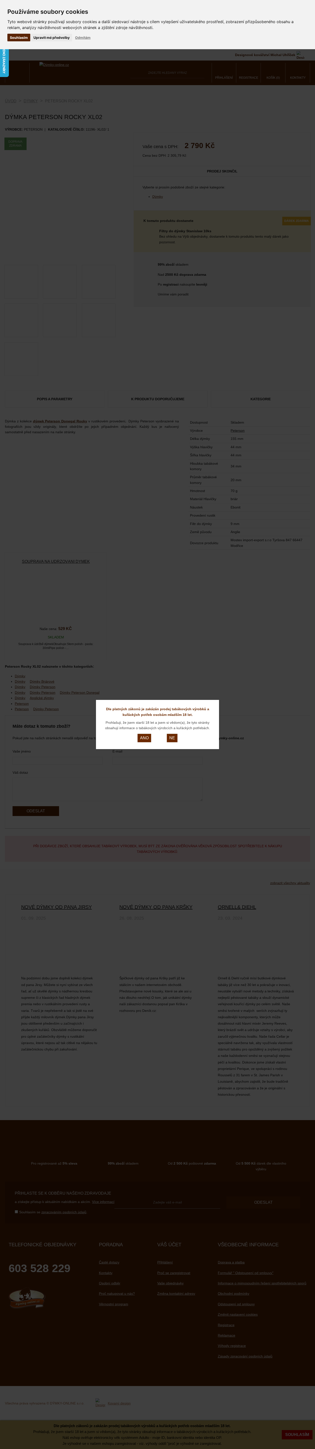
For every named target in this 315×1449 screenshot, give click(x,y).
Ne (172, 738)
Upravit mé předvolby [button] (51, 37)
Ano (144, 738)
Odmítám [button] (83, 37)
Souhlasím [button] (19, 37)
